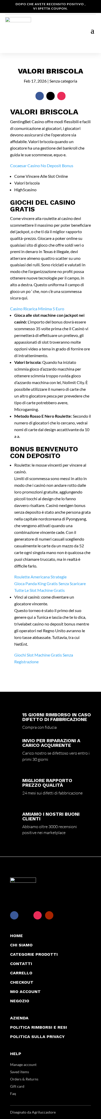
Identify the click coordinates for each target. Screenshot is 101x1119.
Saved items (19, 1072)
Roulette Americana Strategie (40, 576)
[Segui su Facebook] (39, 96)
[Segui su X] (50, 96)
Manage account (23, 1064)
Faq (13, 1093)
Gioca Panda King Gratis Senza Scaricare (50, 583)
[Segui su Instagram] (61, 96)
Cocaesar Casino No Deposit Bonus (41, 165)
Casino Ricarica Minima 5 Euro (37, 308)
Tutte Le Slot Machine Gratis (39, 590)
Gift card (17, 1086)
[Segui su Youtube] (49, 915)
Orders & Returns (24, 1079)
